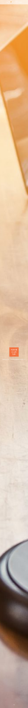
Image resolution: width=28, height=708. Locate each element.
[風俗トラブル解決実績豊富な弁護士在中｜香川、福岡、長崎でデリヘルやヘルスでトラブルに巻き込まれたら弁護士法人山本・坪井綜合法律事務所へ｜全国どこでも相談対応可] (14, 2)
